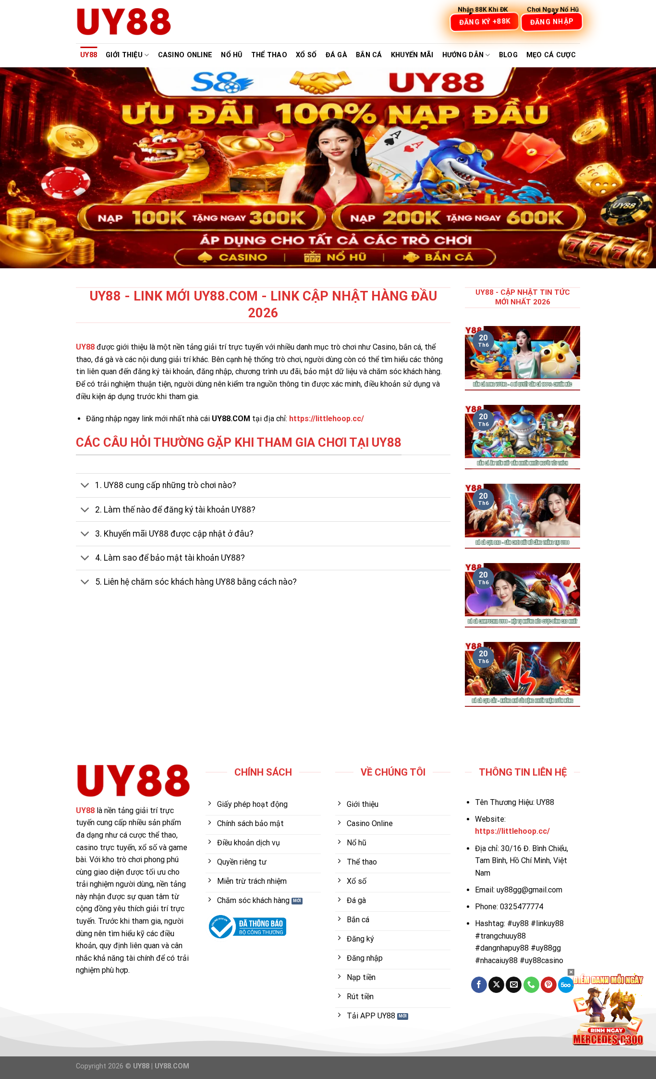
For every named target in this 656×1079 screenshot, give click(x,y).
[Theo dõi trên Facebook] (479, 985)
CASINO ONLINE (185, 55)
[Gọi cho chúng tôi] (531, 985)
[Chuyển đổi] (85, 486)
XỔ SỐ (306, 55)
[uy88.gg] (124, 21)
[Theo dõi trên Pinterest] (549, 985)
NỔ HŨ (231, 55)
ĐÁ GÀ (336, 55)
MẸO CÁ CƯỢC (551, 55)
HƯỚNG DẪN (463, 55)
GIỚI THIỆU (124, 55)
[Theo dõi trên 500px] (566, 985)
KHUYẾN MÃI (412, 55)
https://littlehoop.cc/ (326, 418)
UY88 (88, 55)
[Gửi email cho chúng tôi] (514, 985)
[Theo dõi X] (496, 985)
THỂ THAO (269, 55)
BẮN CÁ (369, 55)
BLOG (508, 55)
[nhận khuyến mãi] (608, 1008)
